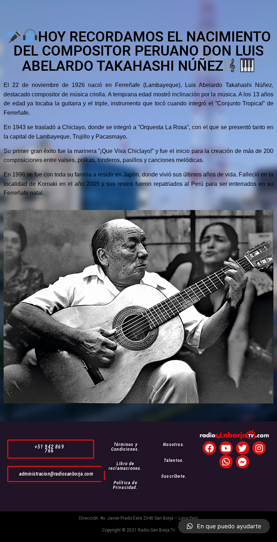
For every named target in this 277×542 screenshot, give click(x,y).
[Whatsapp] (226, 461)
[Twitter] (242, 448)
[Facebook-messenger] (242, 461)
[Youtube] (226, 448)
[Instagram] (259, 448)
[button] (50, 449)
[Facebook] (209, 448)
